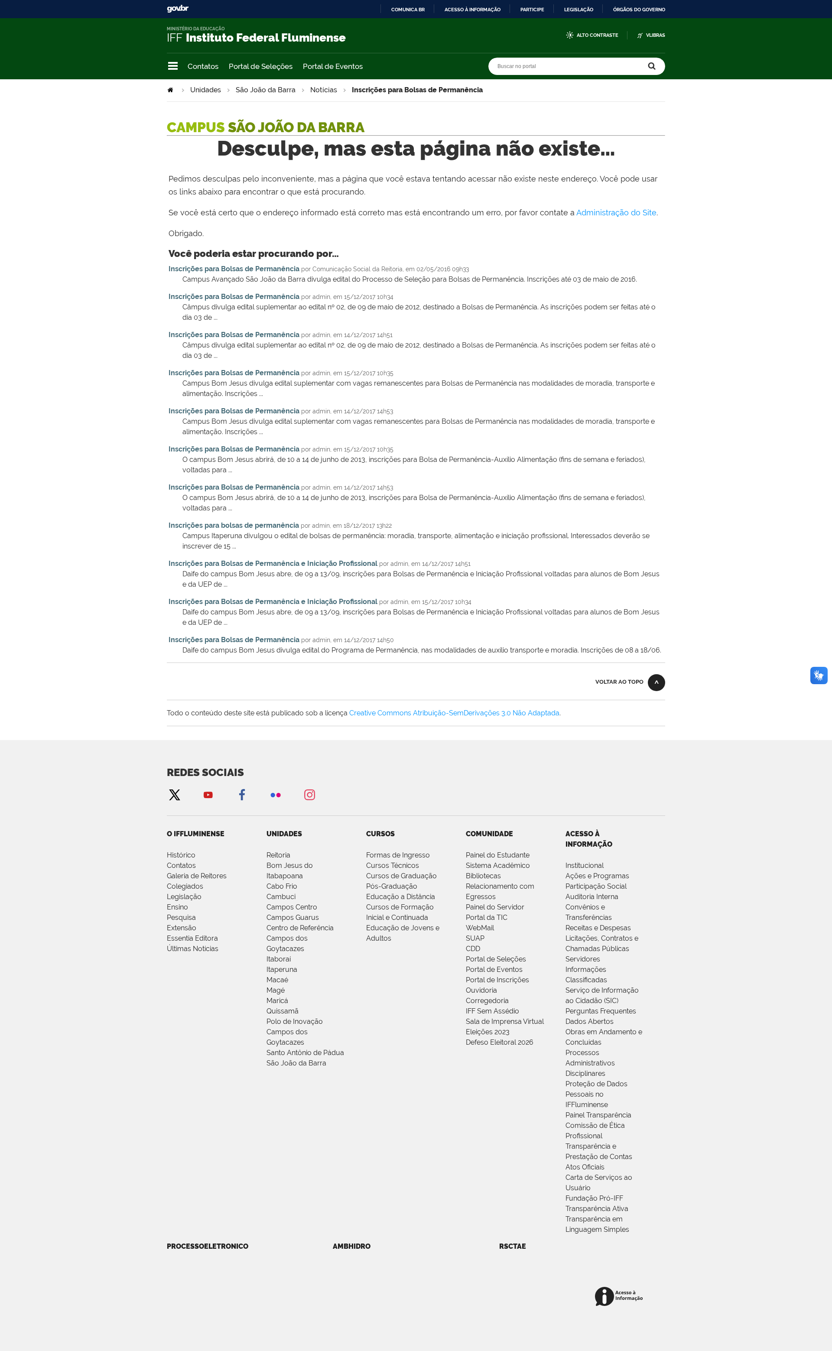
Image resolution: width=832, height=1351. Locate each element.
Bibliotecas (483, 876)
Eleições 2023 (488, 1032)
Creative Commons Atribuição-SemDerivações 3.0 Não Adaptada (454, 713)
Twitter (174, 794)
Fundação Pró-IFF (594, 1198)
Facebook (241, 794)
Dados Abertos (590, 1021)
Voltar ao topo (619, 682)
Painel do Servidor (495, 907)
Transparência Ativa (597, 1209)
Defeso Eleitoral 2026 (499, 1042)
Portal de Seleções (260, 66)
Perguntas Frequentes (601, 1011)
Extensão (181, 928)
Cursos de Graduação (401, 876)
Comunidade (489, 834)
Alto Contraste (597, 35)
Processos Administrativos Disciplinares (590, 1063)
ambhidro (351, 1246)
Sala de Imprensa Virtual (505, 1021)
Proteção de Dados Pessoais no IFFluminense (596, 1094)
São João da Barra (266, 90)
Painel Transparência (598, 1115)
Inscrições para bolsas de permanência (234, 525)
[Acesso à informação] (620, 1297)
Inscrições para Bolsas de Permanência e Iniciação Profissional (273, 563)
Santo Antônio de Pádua (305, 1053)
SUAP (475, 938)
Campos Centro (291, 907)
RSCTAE (512, 1246)
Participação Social (596, 886)
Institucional (585, 865)
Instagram (309, 794)
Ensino (177, 907)
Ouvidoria (481, 990)
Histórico (181, 855)
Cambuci (281, 897)
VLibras (655, 35)
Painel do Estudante (498, 855)
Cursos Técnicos (392, 865)
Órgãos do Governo (639, 9)
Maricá (277, 1001)
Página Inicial (171, 90)
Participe (532, 9)
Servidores (583, 959)
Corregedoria (487, 1001)
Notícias (323, 90)
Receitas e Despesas (598, 928)
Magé (275, 990)
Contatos (203, 66)
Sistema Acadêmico (498, 865)
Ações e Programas (597, 876)
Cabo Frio (281, 886)
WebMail (480, 928)
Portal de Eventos (333, 66)
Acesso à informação (472, 9)
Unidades (205, 90)
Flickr (275, 794)
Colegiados (185, 886)
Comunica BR (408, 9)
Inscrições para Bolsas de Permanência (234, 269)
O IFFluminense (195, 834)
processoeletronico (207, 1246)
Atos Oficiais (585, 1167)
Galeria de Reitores (197, 876)
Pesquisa (181, 917)
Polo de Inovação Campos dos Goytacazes (294, 1031)
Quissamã (282, 1011)
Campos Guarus (292, 917)
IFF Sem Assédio (492, 1011)
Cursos (380, 834)
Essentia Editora (192, 938)
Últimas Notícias (192, 949)
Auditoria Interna (592, 897)
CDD (473, 949)
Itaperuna (281, 969)
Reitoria (278, 855)
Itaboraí (278, 959)
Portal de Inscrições (497, 980)
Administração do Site (616, 212)
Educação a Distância (400, 897)
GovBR (177, 9)
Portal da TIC (486, 917)
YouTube (208, 794)
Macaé (277, 980)
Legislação (578, 9)
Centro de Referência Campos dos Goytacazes (300, 938)
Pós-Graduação (391, 886)
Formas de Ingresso (398, 855)
